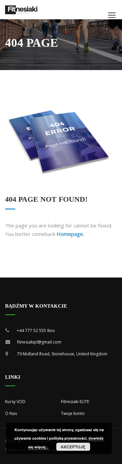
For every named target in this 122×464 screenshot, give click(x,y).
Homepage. (70, 233)
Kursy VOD (15, 401)
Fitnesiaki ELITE (75, 401)
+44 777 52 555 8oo (36, 330)
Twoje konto (73, 413)
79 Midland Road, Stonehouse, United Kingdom (62, 354)
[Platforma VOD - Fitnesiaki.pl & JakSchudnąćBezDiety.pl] (21, 9)
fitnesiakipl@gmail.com (39, 342)
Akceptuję (73, 447)
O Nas (11, 413)
